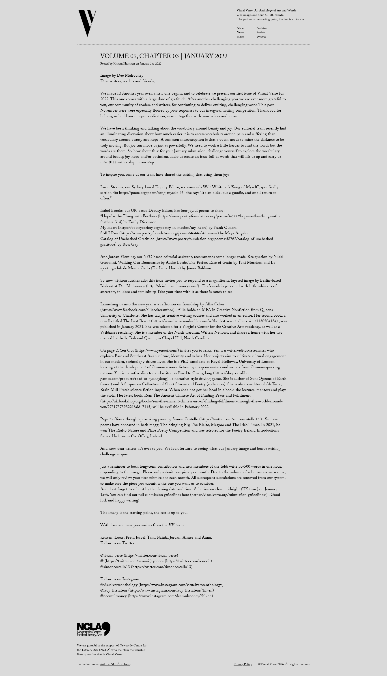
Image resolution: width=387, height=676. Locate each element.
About (241, 28)
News (240, 33)
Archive (262, 28)
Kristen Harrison (124, 64)
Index (240, 37)
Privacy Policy (243, 664)
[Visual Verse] (87, 23)
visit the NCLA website (115, 664)
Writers (261, 37)
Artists (261, 33)
